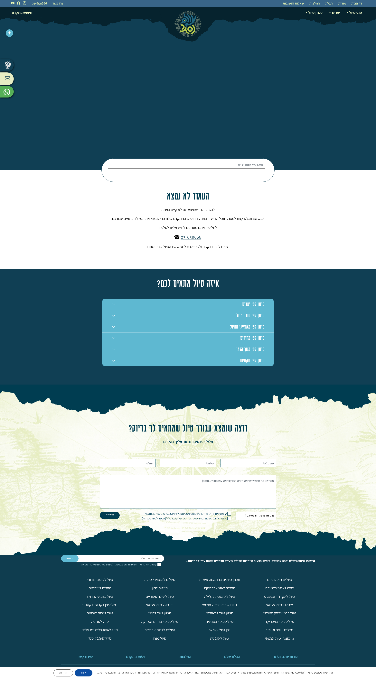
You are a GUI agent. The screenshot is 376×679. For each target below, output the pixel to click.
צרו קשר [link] (57, 3)
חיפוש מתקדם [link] (22, 12)
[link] (9, 33)
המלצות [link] (314, 3)
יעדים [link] (336, 12)
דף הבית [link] (356, 3)
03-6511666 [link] (39, 3)
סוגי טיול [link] (355, 12)
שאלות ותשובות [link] (293, 3)
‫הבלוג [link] (329, 3)
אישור (83, 673)
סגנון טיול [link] (315, 12)
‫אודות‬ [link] (342, 3)
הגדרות (63, 673)
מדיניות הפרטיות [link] (204, 514)
